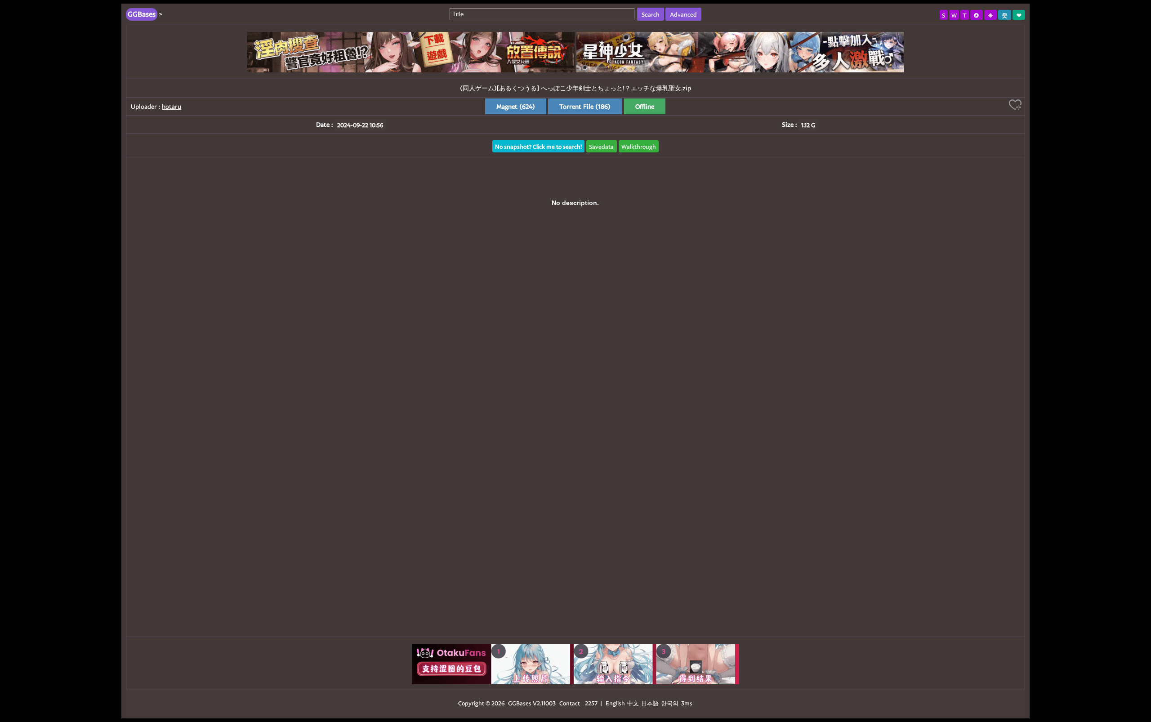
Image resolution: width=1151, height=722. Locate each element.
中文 (633, 703)
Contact (569, 703)
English (615, 703)
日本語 (650, 703)
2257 (591, 703)
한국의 (670, 703)
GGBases (519, 703)
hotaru (171, 106)
